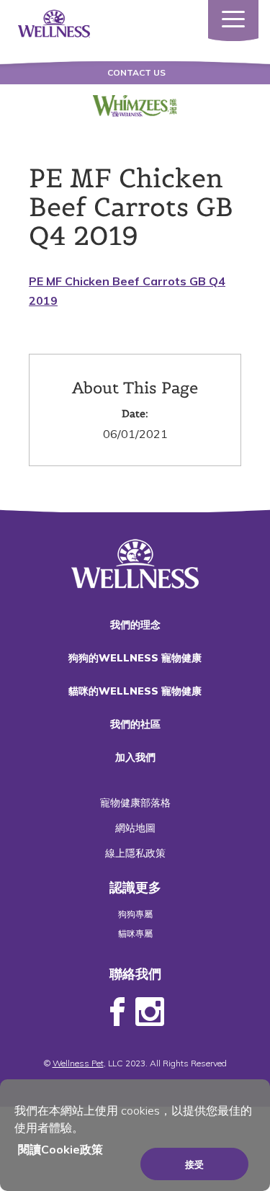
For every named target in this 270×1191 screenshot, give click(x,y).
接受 (194, 1164)
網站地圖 (135, 827)
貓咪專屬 (135, 933)
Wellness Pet (78, 1063)
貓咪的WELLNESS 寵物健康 (135, 690)
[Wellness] (54, 22)
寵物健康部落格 (135, 802)
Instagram (149, 1012)
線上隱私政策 (135, 853)
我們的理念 (135, 624)
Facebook (117, 1012)
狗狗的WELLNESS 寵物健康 (135, 657)
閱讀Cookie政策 (60, 1149)
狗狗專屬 (135, 914)
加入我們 (135, 757)
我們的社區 (135, 724)
